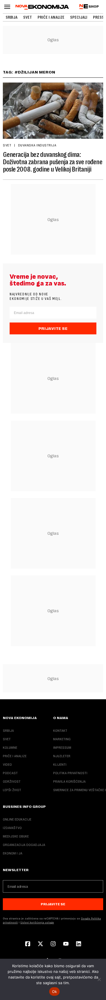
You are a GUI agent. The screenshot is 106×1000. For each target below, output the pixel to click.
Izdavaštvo (12, 828)
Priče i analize (51, 17)
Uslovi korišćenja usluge (37, 922)
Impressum (62, 748)
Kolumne (10, 748)
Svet (27, 17)
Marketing (62, 739)
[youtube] (66, 944)
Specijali (78, 17)
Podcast (10, 773)
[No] (99, 979)
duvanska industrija (37, 145)
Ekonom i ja (12, 853)
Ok (54, 991)
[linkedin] (78, 944)
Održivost (12, 781)
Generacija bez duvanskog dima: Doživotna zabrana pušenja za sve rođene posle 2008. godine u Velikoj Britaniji (52, 162)
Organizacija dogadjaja (24, 845)
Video (7, 765)
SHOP (93, 6)
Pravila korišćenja (69, 781)
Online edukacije (17, 819)
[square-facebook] (28, 944)
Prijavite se (53, 328)
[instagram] (53, 944)
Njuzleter (61, 756)
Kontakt (60, 731)
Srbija (12, 17)
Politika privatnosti (70, 773)
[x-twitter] (40, 944)
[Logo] (42, 7)
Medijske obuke (16, 836)
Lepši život (12, 790)
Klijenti (59, 765)
